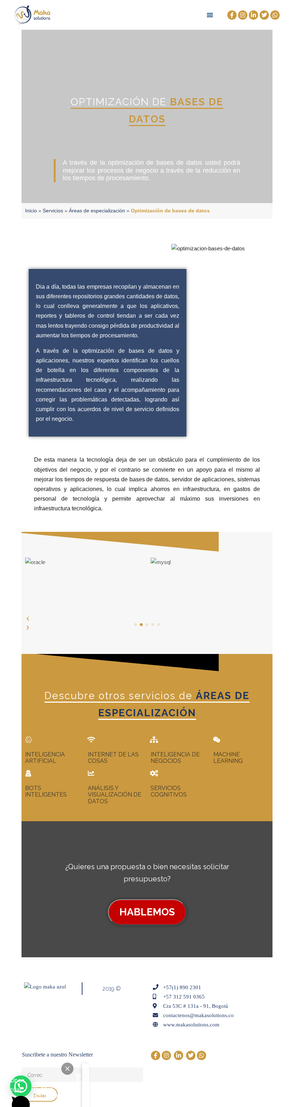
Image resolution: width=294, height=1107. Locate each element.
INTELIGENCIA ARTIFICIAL (45, 757)
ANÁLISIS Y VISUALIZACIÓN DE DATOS (114, 795)
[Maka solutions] (32, 15)
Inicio (31, 210)
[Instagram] (242, 15)
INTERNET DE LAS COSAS (113, 757)
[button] (147, 619)
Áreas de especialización (97, 210)
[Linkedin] (253, 15)
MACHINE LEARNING (228, 757)
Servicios (53, 210)
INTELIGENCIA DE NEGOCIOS (175, 757)
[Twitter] (264, 15)
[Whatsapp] (275, 15)
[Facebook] (232, 15)
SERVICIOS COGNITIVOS (169, 791)
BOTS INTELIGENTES (46, 791)
